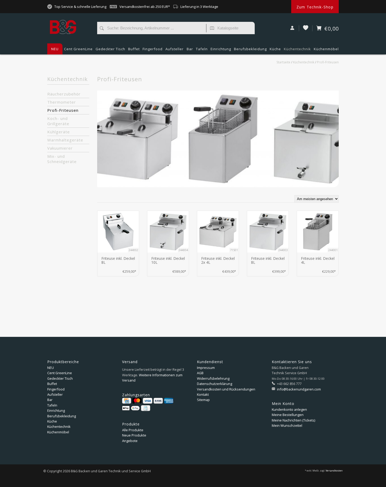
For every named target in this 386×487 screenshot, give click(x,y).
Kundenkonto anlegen (289, 409)
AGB (200, 373)
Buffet (134, 49)
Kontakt (203, 394)
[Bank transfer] (158, 401)
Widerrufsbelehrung (213, 378)
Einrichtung (221, 49)
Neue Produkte (134, 435)
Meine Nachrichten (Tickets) (293, 420)
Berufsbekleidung (250, 49)
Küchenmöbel (326, 49)
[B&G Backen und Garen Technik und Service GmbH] (69, 17)
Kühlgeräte (58, 131)
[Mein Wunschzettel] (305, 28)
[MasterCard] (137, 401)
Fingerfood (153, 49)
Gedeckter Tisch (110, 49)
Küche (275, 49)
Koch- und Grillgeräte (58, 121)
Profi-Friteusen (328, 62)
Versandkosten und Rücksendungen (226, 389)
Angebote (130, 440)
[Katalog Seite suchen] (212, 29)
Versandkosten (334, 470)
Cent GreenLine (78, 49)
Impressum (206, 367)
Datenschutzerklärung (214, 383)
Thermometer (61, 102)
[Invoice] (145, 408)
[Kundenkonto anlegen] (292, 28)
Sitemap (203, 399)
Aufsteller (174, 49)
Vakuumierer (60, 148)
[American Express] (168, 401)
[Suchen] (102, 29)
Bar (190, 49)
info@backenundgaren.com (299, 389)
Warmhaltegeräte (65, 140)
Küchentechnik (297, 49)
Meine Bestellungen (288, 414)
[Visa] (147, 401)
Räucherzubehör (64, 94)
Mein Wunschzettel (287, 425)
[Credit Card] (126, 401)
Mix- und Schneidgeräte (62, 159)
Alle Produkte (132, 430)
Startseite (283, 62)
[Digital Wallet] (131, 408)
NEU (55, 49)
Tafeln (202, 49)
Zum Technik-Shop (314, 6)
